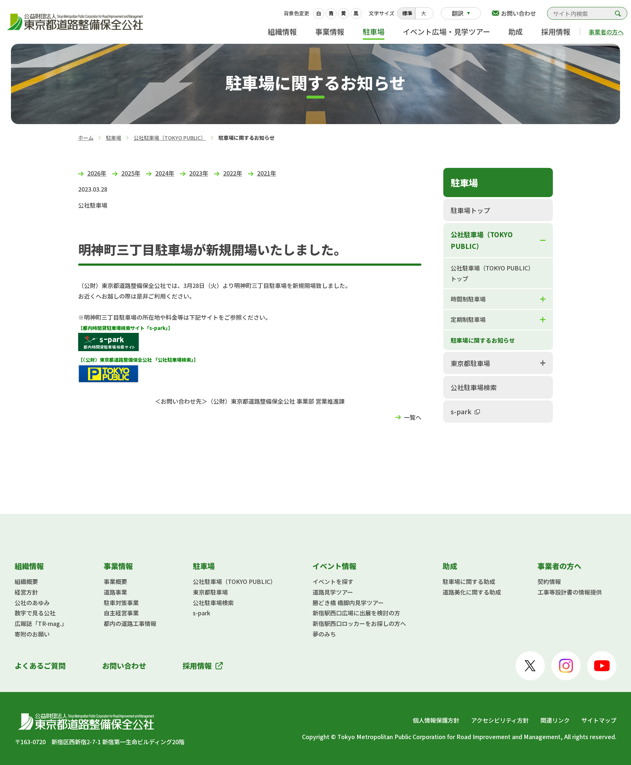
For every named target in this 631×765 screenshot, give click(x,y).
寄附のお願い (32, 634)
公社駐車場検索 (474, 387)
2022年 (232, 173)
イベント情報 (334, 566)
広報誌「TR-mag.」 (41, 623)
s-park (461, 411)
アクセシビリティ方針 (500, 720)
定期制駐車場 (468, 319)
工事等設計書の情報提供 (570, 592)
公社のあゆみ (32, 602)
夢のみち (324, 634)
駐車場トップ (470, 210)
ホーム (85, 137)
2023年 (198, 173)
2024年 (164, 173)
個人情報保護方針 (436, 720)
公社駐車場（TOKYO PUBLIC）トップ (492, 273)
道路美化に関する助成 (472, 592)
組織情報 (282, 31)
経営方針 (26, 592)
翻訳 (457, 13)
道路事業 (115, 592)
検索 (618, 13)
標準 (407, 13)
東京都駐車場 (470, 363)
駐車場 (374, 31)
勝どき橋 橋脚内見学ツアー (348, 602)
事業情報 (329, 31)
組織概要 (26, 581)
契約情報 (549, 581)
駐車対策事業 (121, 602)
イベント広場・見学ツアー (446, 31)
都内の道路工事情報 (130, 623)
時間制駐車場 (468, 299)
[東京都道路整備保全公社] (77, 22)
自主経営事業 (121, 612)
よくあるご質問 (40, 665)
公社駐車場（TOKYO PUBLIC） (170, 137)
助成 (515, 31)
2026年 (96, 173)
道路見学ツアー (333, 592)
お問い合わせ (518, 13)
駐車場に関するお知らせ (483, 340)
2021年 (266, 173)
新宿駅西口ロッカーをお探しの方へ (359, 623)
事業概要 (115, 581)
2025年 (130, 173)
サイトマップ (598, 720)
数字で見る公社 (35, 612)
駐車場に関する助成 (469, 581)
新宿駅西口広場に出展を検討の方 (356, 612)
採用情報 (555, 31)
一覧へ (412, 417)
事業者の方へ (606, 31)
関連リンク (555, 720)
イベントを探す (333, 581)
